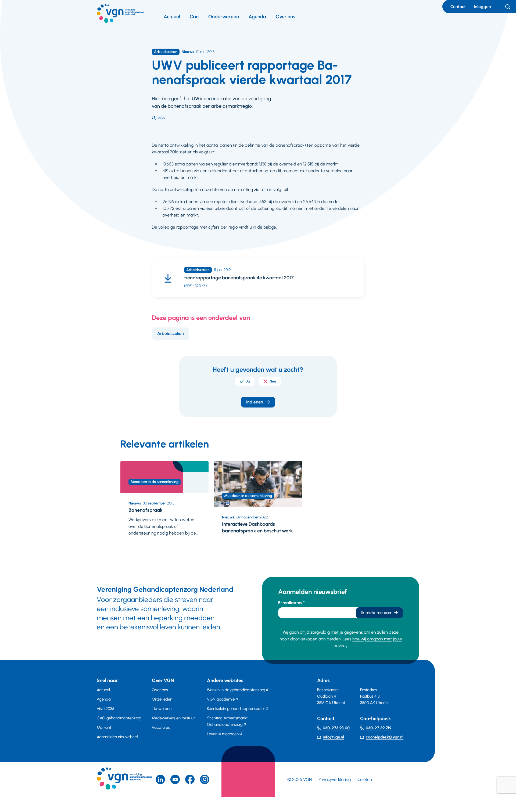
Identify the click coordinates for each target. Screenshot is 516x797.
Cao (194, 17)
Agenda (257, 17)
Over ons (285, 17)
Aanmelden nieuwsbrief (117, 736)
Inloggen (482, 6)
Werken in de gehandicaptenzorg (236, 689)
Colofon (364, 779)
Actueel (172, 17)
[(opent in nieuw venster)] (190, 779)
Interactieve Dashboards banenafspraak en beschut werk (257, 527)
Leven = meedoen (223, 733)
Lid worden (161, 708)
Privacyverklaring (334, 779)
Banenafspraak (145, 510)
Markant (104, 727)
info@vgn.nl (333, 737)
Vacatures (161, 727)
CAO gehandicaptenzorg (119, 718)
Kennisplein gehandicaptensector (236, 708)
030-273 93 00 (336, 728)
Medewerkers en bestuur (173, 718)
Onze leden (162, 699)
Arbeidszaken (170, 333)
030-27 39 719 (378, 728)
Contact (458, 6)
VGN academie (221, 699)
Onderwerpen (223, 17)
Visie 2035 (105, 708)
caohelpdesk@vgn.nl (384, 737)
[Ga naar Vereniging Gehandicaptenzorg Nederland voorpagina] (120, 13)
